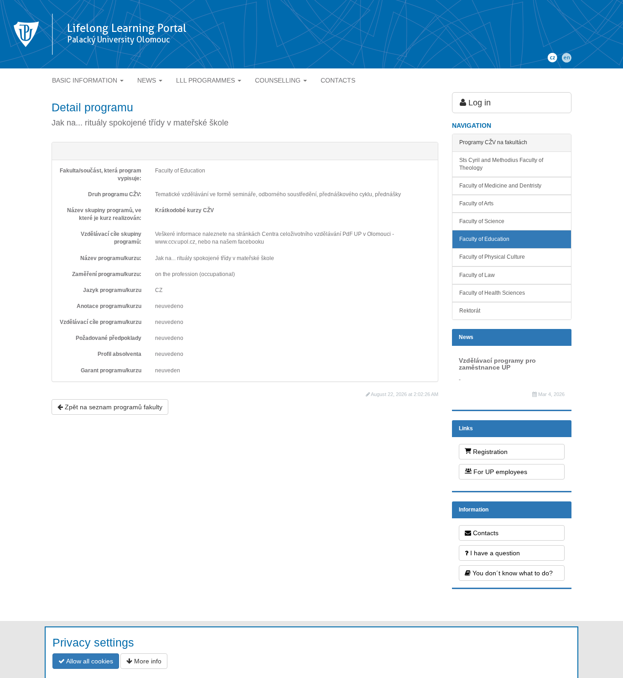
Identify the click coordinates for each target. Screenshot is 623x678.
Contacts (484, 533)
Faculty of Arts (476, 203)
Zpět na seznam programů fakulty (112, 407)
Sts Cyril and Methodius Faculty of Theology (501, 164)
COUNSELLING (278, 80)
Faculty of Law (477, 275)
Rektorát (469, 311)
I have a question (494, 553)
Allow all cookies (89, 661)
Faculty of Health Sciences (492, 293)
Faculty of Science (481, 221)
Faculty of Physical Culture (492, 257)
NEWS (147, 80)
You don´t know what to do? (512, 573)
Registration (489, 451)
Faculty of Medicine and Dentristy (500, 186)
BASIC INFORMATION (85, 80)
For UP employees (499, 471)
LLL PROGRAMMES (206, 80)
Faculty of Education (484, 239)
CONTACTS (338, 80)
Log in (478, 102)
